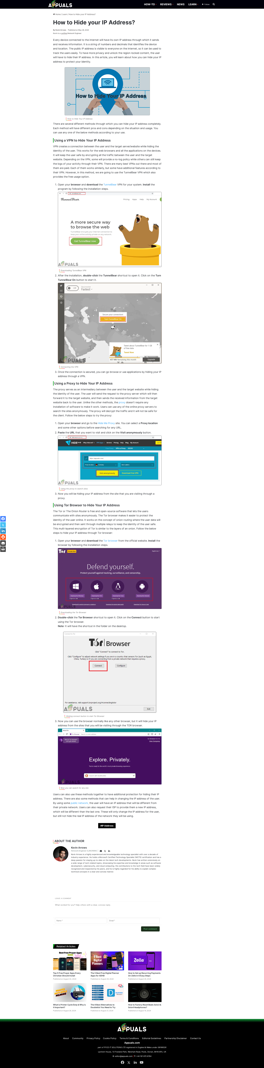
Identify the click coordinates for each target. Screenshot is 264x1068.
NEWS (181, 4)
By (54, 30)
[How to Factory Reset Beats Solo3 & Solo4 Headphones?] (145, 992)
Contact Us (195, 1038)
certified (64, 33)
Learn (64, 14)
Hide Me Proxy (107, 423)
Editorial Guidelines (151, 1038)
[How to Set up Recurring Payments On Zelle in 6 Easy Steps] (145, 960)
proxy (122, 402)
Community (77, 1038)
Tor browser (110, 540)
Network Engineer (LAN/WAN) (84, 851)
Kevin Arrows (59, 30)
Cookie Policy (109, 1038)
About (66, 1038)
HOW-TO (149, 4)
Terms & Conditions (129, 1038)
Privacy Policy (93, 1038)
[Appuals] (60, 4)
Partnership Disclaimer (175, 1038)
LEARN (192, 4)
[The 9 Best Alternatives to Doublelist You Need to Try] (107, 992)
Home (58, 14)
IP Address (107, 825)
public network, (80, 803)
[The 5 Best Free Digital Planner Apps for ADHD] (107, 960)
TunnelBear (110, 184)
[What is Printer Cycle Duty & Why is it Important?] (69, 992)
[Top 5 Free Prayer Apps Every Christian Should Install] (69, 960)
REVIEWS (166, 4)
